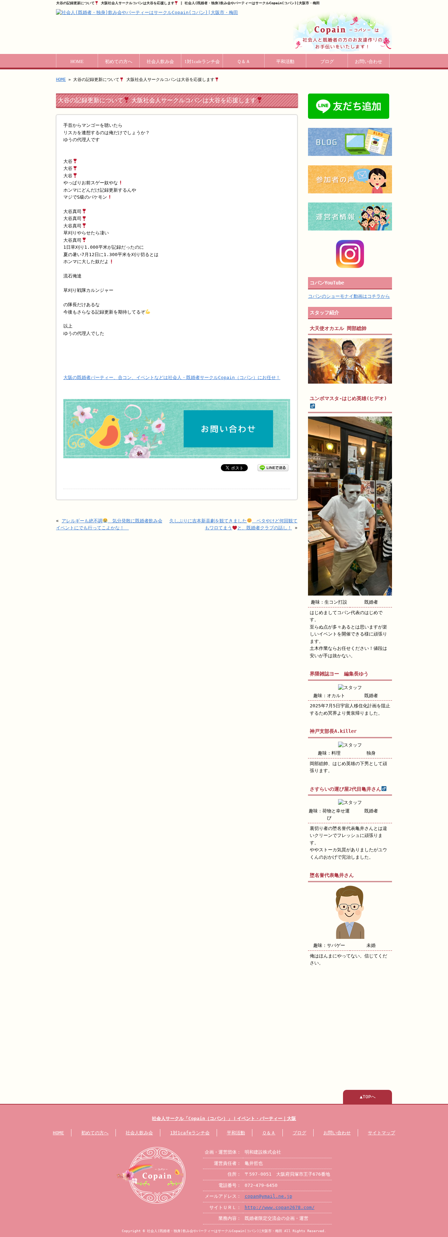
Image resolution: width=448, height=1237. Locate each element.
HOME (77, 61)
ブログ (327, 61)
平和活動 (285, 61)
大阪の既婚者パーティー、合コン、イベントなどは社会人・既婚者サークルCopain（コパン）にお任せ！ (171, 377)
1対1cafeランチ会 (202, 61)
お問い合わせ (368, 61)
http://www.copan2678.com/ (280, 1207)
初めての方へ (118, 61)
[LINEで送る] (273, 467)
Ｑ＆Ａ (243, 61)
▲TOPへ (368, 1096)
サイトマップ (381, 1132)
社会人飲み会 (160, 61)
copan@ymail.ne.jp (268, 1196)
